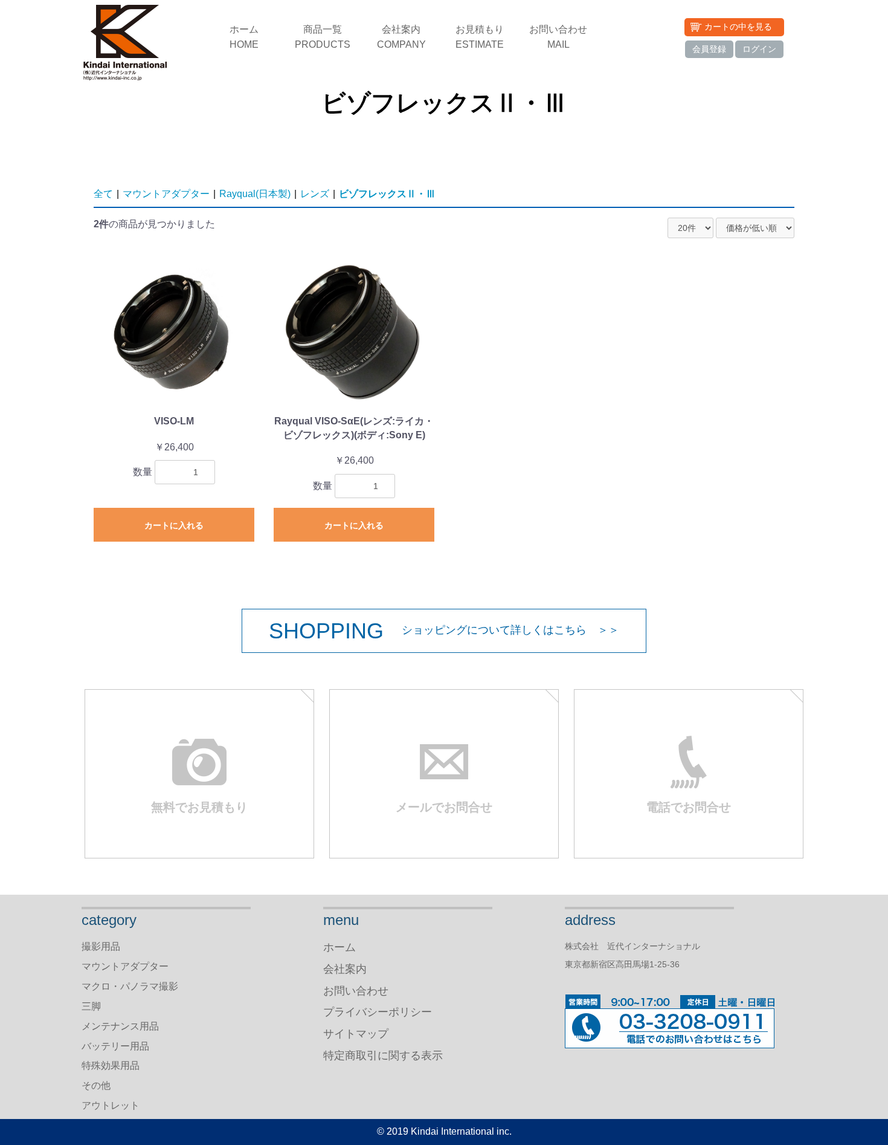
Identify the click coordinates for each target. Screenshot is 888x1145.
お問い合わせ (558, 37)
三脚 (91, 1006)
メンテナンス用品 (120, 1026)
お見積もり (479, 37)
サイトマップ (355, 1034)
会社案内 (401, 37)
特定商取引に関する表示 (383, 1055)
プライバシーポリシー (377, 1012)
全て (103, 194)
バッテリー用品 (115, 1046)
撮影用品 (101, 946)
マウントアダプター (166, 194)
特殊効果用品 (111, 1065)
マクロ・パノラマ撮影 (130, 986)
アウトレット (111, 1105)
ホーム (244, 37)
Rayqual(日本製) (255, 194)
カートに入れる (174, 525)
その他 (96, 1085)
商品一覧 (322, 37)
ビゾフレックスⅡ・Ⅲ (387, 194)
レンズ (314, 194)
